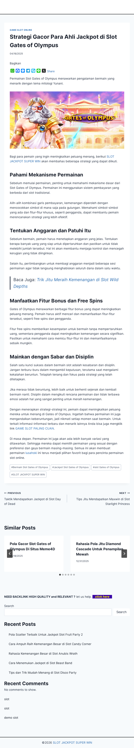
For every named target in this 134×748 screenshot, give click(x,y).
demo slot (11, 717)
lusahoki (31, 453)
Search (9, 606)
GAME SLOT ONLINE (21, 30)
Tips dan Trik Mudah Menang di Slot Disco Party (42, 672)
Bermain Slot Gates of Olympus (29, 467)
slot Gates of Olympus (106, 467)
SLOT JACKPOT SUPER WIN (28, 474)
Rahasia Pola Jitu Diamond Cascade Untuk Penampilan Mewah (99, 549)
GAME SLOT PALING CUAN (34, 428)
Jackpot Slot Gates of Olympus (70, 467)
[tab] (60, 575)
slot (6, 699)
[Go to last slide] (10, 553)
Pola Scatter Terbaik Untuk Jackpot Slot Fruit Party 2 (46, 634)
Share (51, 71)
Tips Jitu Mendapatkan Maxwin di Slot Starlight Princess (103, 499)
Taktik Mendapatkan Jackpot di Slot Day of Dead (32, 499)
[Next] (124, 553)
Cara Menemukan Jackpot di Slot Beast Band (40, 663)
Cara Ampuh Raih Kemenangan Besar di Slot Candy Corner (50, 644)
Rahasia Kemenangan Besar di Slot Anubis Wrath (43, 653)
